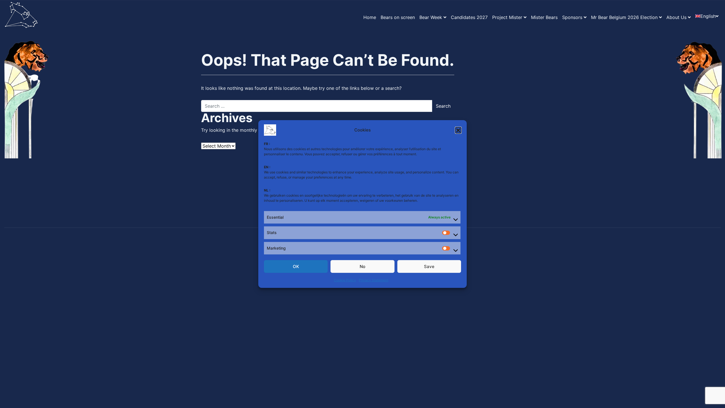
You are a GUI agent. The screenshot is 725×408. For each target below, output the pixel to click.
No (362, 266)
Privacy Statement (373, 280)
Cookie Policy (345, 280)
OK (296, 266)
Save (429, 266)
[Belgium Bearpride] (21, 17)
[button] (458, 130)
